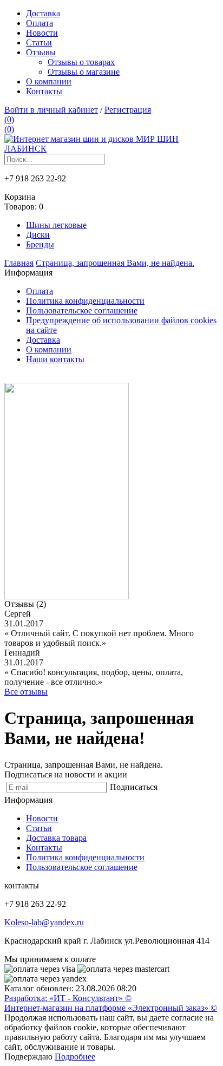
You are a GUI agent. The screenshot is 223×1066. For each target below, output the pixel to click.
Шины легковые (56, 225)
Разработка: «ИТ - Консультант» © (68, 998)
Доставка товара (56, 837)
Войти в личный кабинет (51, 109)
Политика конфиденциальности (85, 300)
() (9, 119)
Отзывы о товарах (81, 62)
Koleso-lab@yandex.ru (44, 922)
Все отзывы (26, 691)
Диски (38, 234)
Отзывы (41, 52)
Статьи (39, 42)
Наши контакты (55, 359)
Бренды (40, 244)
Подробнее (75, 1056)
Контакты (44, 91)
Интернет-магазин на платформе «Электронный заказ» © (110, 1007)
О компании (48, 81)
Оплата (39, 23)
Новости (42, 32)
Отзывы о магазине (84, 71)
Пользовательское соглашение (81, 310)
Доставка (43, 13)
